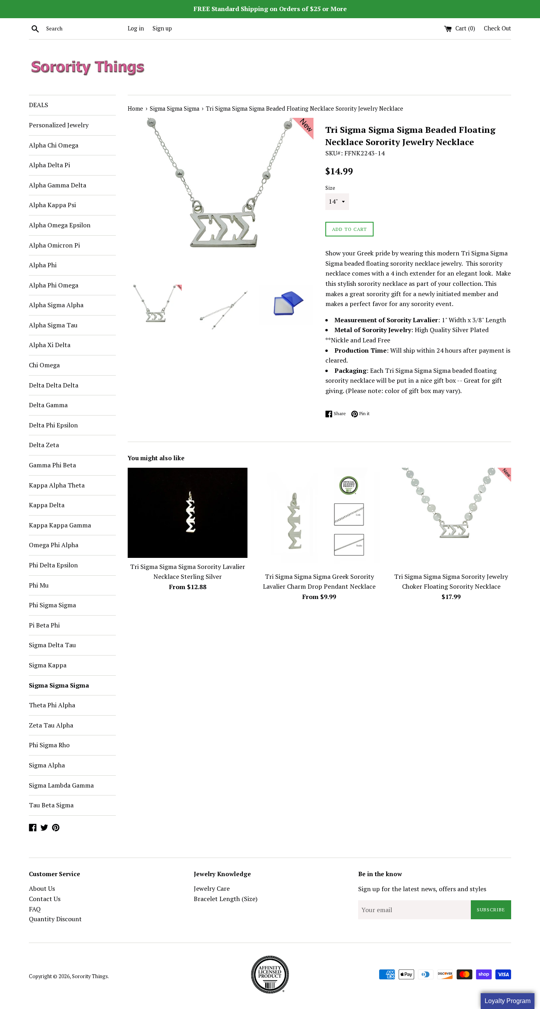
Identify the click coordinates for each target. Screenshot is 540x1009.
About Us (42, 888)
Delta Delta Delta (53, 385)
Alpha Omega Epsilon (60, 225)
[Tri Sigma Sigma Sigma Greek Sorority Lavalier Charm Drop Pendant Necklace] (319, 518)
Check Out (497, 28)
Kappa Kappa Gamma (60, 525)
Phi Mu (39, 585)
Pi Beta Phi (44, 625)
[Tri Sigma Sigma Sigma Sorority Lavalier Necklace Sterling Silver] (187, 512)
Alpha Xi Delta (49, 344)
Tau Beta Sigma (51, 805)
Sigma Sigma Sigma (59, 685)
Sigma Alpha (47, 765)
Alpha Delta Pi (49, 165)
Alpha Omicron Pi (54, 245)
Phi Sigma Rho (49, 745)
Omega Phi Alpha (53, 544)
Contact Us (44, 898)
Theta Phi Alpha (52, 705)
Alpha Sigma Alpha (56, 304)
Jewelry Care (212, 888)
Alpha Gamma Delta (57, 185)
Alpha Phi (43, 265)
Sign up (162, 28)
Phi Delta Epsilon (53, 565)
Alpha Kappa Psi (52, 204)
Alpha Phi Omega (53, 285)
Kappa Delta (46, 505)
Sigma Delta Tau (52, 645)
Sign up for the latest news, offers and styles (422, 888)
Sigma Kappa (47, 665)
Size (330, 188)
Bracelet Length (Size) (225, 898)
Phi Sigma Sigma (52, 605)
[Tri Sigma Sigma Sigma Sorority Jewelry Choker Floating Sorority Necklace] (451, 518)
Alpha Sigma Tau (53, 325)
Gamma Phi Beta (52, 465)
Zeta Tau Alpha (51, 725)
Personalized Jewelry (59, 125)
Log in (136, 28)
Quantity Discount (55, 919)
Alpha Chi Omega (53, 145)
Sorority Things (90, 976)
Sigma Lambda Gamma (61, 785)
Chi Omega (44, 365)
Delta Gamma (48, 405)
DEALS (38, 104)
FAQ (35, 909)
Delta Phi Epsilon (53, 425)
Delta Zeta (44, 444)
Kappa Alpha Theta (57, 485)
